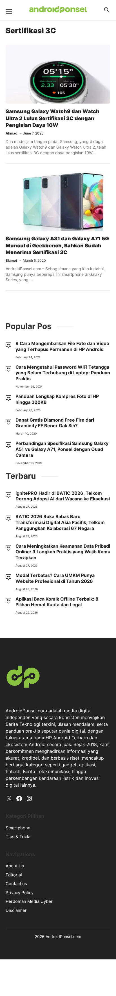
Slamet (11, 260)
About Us (15, 866)
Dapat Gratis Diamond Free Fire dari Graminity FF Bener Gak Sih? (54, 423)
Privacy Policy (20, 892)
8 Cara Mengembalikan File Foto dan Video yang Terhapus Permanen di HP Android (62, 346)
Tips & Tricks (19, 836)
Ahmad (11, 133)
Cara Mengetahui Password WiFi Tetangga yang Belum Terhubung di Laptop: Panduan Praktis (62, 373)
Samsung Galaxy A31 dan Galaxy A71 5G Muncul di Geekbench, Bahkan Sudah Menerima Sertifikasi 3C (57, 245)
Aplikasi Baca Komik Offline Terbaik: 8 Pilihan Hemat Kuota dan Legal (57, 602)
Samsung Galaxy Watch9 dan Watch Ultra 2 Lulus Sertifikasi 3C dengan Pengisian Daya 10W (52, 118)
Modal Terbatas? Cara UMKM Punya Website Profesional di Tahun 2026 (55, 578)
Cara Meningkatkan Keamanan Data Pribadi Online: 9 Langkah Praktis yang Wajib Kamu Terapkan (62, 552)
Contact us (16, 883)
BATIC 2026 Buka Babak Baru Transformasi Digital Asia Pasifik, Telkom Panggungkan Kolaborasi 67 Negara (60, 522)
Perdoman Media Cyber (29, 901)
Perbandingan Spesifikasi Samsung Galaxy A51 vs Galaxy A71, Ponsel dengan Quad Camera (61, 449)
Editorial (14, 875)
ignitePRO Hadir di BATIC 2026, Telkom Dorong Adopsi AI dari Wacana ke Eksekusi (62, 496)
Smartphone (18, 828)
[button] (106, 10)
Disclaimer (16, 910)
